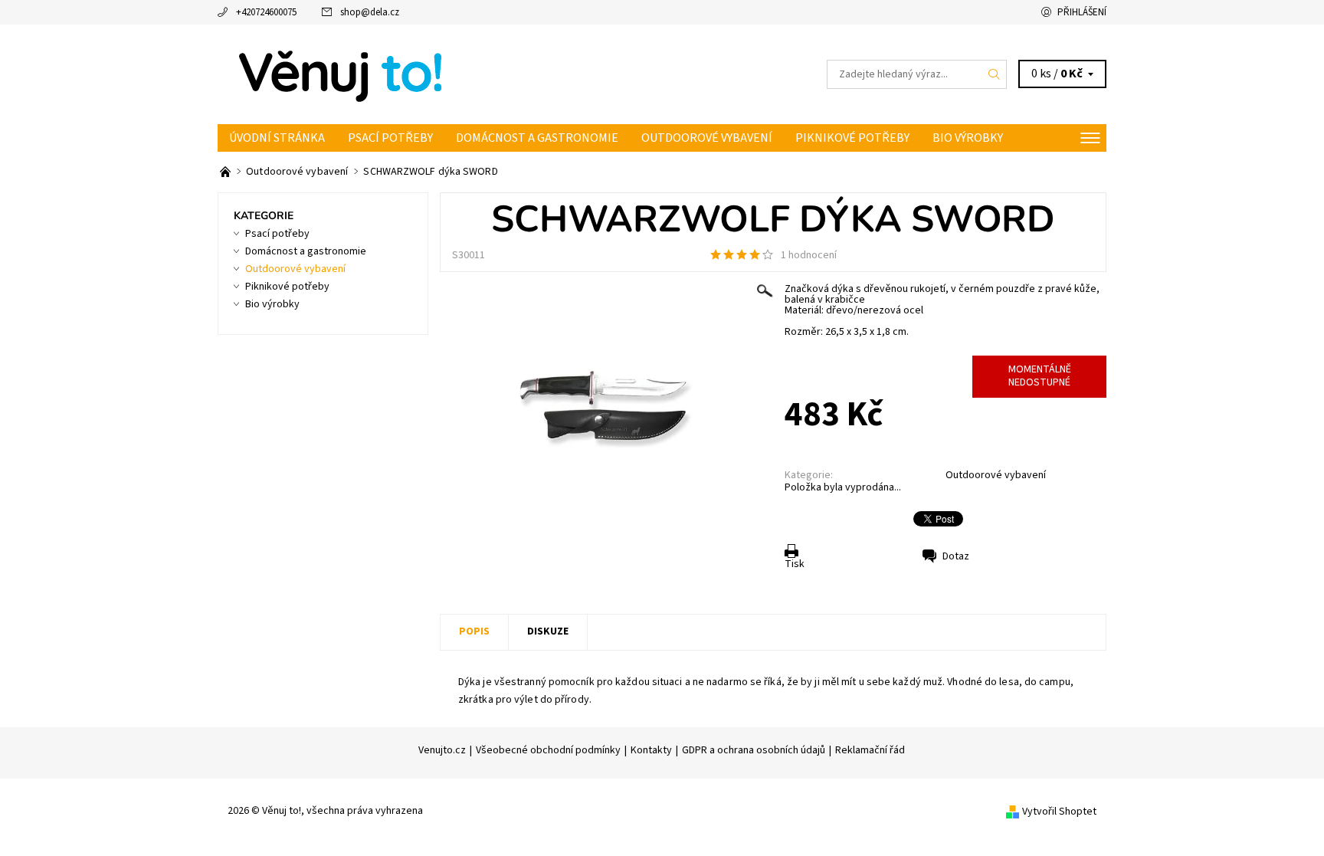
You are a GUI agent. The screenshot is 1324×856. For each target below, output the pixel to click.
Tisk (795, 564)
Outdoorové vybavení (706, 138)
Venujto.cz (442, 750)
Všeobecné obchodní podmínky (548, 750)
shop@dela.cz (369, 12)
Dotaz (955, 556)
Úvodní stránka (277, 138)
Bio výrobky (967, 138)
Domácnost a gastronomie (537, 138)
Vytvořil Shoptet (1059, 810)
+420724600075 (266, 12)
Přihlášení (1081, 12)
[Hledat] (994, 74)
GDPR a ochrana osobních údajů (753, 750)
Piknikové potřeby (852, 138)
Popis (474, 631)
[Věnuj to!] (340, 73)
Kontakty (651, 750)
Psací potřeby (390, 138)
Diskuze (548, 631)
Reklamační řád (870, 750)
